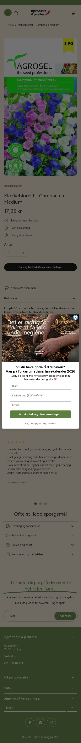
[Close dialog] (75, 318)
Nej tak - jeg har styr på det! (40, 423)
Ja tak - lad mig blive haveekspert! (40, 414)
